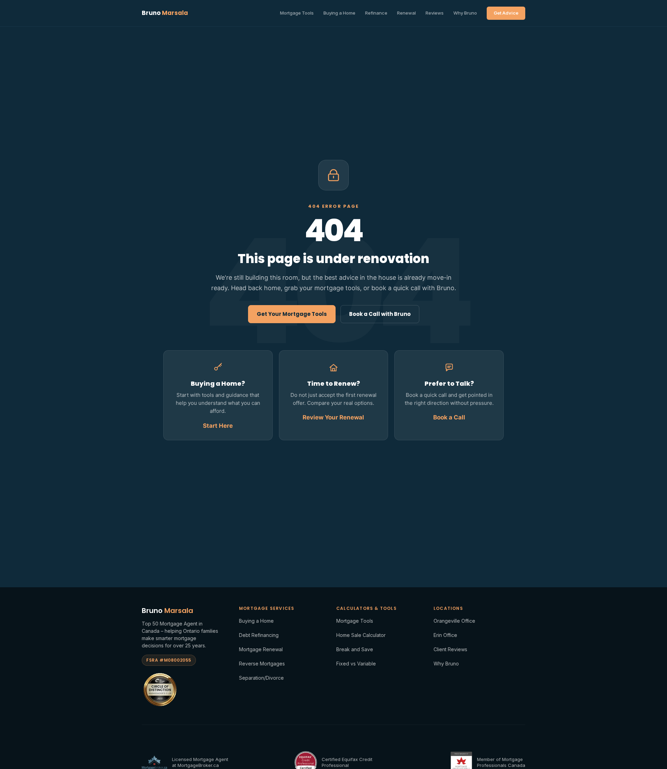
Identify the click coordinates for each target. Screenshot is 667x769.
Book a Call (449, 417)
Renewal (406, 13)
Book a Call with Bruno (380, 314)
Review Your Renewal (333, 417)
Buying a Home (339, 13)
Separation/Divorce (261, 678)
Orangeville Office (454, 621)
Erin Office (445, 635)
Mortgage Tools (297, 13)
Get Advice (506, 13)
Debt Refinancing (259, 635)
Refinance (376, 13)
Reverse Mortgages (262, 663)
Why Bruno (465, 13)
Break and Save (354, 649)
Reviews (435, 13)
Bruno (165, 13)
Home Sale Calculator (361, 635)
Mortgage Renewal (261, 649)
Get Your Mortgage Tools (292, 314)
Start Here (218, 425)
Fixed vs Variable (356, 663)
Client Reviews (450, 649)
